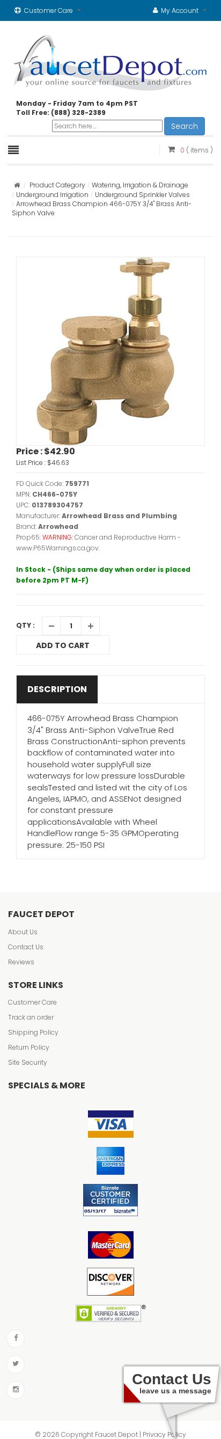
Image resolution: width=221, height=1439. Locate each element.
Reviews (21, 961)
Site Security (27, 1062)
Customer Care (32, 1002)
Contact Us (25, 946)
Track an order (31, 1017)
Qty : (25, 625)
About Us (23, 931)
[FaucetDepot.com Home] (111, 60)
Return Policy (28, 1047)
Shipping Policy (33, 1032)
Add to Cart (63, 645)
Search (184, 126)
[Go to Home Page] (17, 185)
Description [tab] (57, 689)
